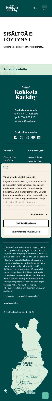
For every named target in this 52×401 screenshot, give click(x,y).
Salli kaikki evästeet (26, 223)
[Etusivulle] (12, 8)
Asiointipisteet (35, 157)
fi (33, 8)
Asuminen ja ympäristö (9, 158)
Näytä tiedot (37, 214)
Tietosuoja (8, 296)
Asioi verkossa (35, 161)
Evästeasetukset (11, 303)
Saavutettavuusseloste (29, 296)
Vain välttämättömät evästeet (26, 231)
